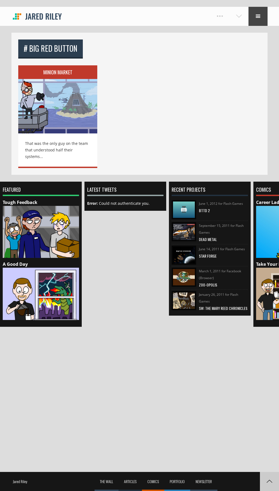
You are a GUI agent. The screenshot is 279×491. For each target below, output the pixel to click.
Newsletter (204, 481)
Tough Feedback (20, 202)
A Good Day (15, 264)
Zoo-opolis (208, 285)
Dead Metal (208, 239)
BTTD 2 (204, 210)
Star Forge (208, 256)
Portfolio (177, 481)
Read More (57, 102)
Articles (130, 481)
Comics (153, 481)
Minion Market (57, 72)
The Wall (106, 481)
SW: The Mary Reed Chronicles (223, 308)
